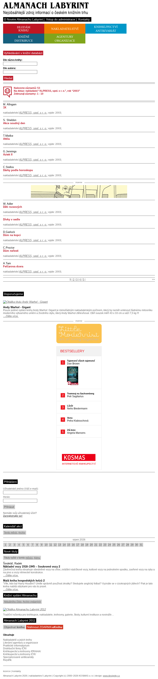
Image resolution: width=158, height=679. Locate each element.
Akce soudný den (14, 123)
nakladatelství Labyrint (40, 675)
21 (95, 544)
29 (132, 544)
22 (100, 544)
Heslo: (6, 497)
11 (50, 544)
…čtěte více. (11, 316)
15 (68, 544)
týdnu (37, 557)
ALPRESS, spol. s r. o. (33, 112)
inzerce (6, 671)
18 (82, 544)
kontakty (16, 671)
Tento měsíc (10, 532)
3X (4, 107)
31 (141, 544)
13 (59, 544)
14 (64, 544)
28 (127, 544)
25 (114, 544)
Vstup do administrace (60, 19)
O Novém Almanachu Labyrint (23, 19)
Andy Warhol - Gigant (16, 307)
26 (118, 544)
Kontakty (84, 19)
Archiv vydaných (32, 601)
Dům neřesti (11, 250)
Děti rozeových (12, 206)
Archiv (21, 532)
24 (109, 544)
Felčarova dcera (13, 266)
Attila (6, 138)
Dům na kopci (12, 235)
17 (77, 544)
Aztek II (8, 154)
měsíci (29, 557)
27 (123, 544)
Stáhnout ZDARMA (44, 627)
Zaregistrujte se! (12, 516)
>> (153, 279)
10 (46, 544)
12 (55, 544)
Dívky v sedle (11, 219)
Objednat (14, 627)
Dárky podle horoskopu (18, 170)
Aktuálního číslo (13, 601)
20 (91, 544)
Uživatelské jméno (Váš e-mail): (20, 488)
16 (73, 544)
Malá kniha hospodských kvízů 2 (24, 580)
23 (104, 544)
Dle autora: (9, 68)
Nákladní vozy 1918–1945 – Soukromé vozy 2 (31, 566)
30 (136, 544)
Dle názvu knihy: (12, 60)
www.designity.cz (111, 675)
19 (86, 544)
